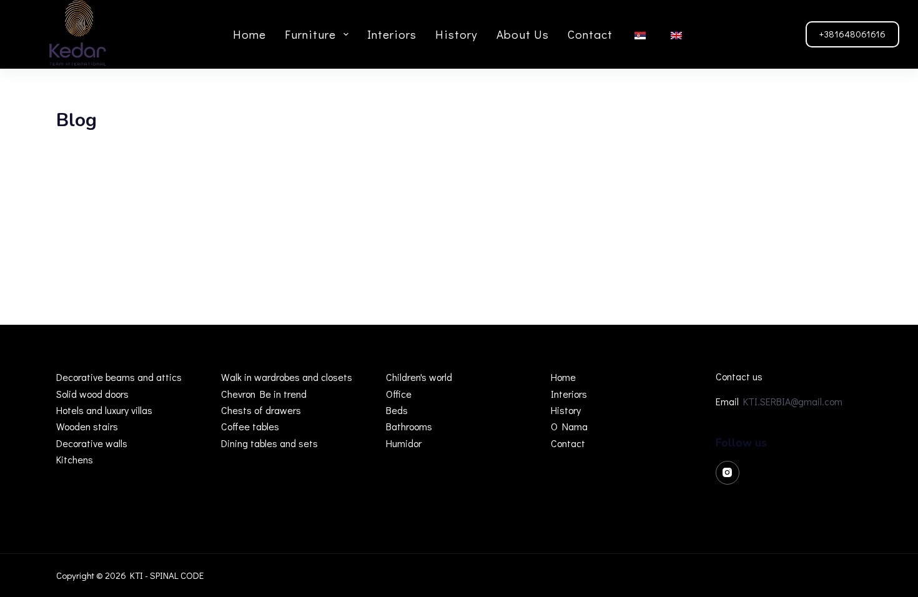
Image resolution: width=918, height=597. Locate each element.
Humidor (404, 443)
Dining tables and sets (269, 443)
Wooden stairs (87, 426)
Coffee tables (250, 426)
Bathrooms (409, 426)
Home (249, 34)
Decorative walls (91, 443)
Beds (397, 410)
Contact (590, 34)
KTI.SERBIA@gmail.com (792, 401)
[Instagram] (727, 473)
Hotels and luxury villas (104, 410)
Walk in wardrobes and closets (286, 376)
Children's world (419, 376)
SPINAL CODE (177, 575)
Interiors (392, 34)
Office (399, 393)
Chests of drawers (261, 410)
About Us (522, 34)
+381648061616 (852, 33)
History (456, 34)
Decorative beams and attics (119, 376)
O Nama (569, 426)
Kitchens (74, 459)
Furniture (310, 34)
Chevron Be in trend (264, 393)
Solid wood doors (92, 393)
